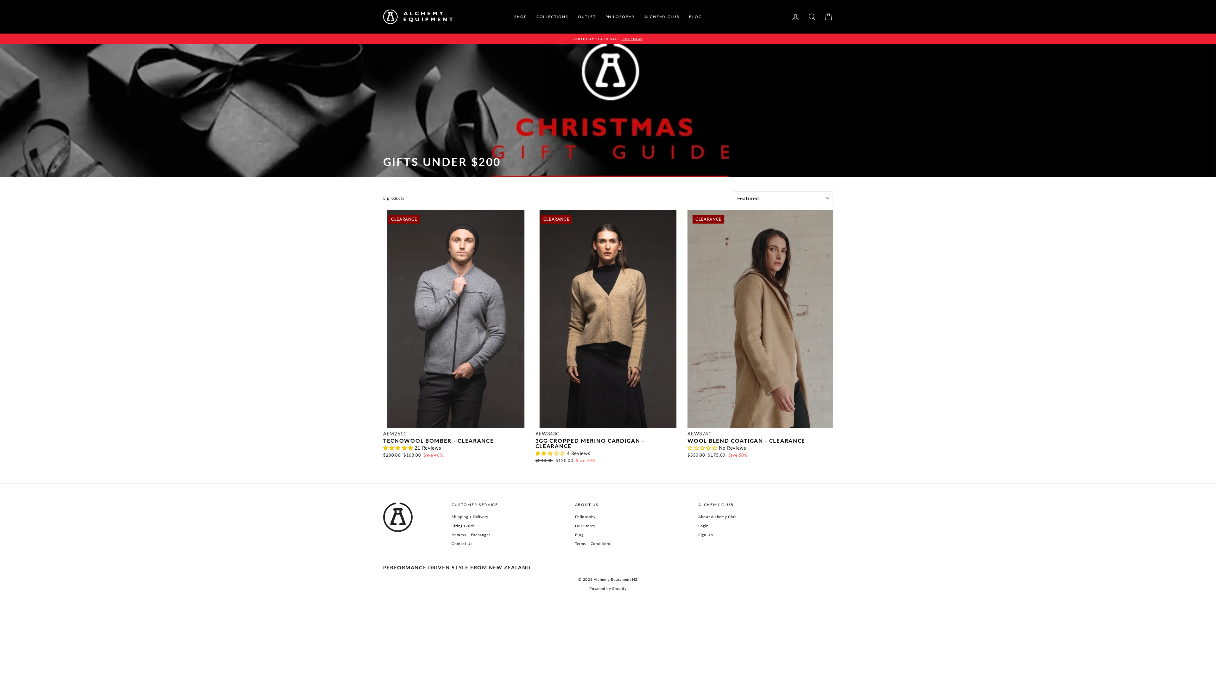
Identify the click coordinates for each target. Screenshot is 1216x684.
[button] (399, 448)
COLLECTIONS (552, 16)
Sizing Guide (463, 525)
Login (703, 525)
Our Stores (585, 525)
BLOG (695, 16)
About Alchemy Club (717, 516)
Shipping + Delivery (470, 516)
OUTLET (587, 16)
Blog (579, 534)
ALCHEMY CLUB (662, 16)
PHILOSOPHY (620, 16)
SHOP (520, 16)
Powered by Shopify (607, 588)
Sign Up (705, 534)
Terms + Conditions (593, 543)
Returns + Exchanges (471, 534)
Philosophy (585, 516)
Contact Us (462, 543)
